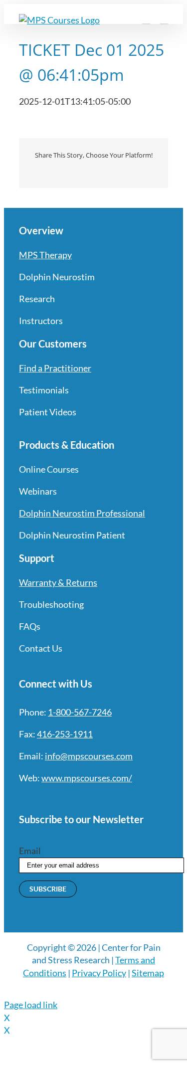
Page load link (30, 1004)
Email (30, 850)
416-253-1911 (65, 733)
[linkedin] (95, 798)
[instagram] (59, 798)
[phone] (131, 798)
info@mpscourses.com (89, 755)
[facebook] (23, 798)
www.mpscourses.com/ (86, 777)
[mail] (113, 798)
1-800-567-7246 (80, 712)
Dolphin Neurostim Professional (82, 513)
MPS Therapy (45, 254)
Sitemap (148, 972)
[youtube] (77, 798)
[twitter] (41, 798)
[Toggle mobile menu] (164, 19)
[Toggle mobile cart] (146, 19)
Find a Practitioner (55, 367)
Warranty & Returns (58, 582)
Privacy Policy (99, 972)
